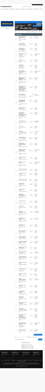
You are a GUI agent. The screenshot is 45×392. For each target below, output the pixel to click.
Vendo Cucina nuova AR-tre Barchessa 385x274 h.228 (23, 242)
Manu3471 (21, 175)
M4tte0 (21, 91)
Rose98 (36, 100)
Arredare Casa (25, 360)
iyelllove (21, 238)
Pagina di (29, 31)
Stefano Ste (21, 73)
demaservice (22, 304)
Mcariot (36, 137)
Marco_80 (21, 165)
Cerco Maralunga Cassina (22, 190)
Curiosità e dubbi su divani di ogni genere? (22, 137)
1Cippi (21, 51)
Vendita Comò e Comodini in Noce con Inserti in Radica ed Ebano (22, 144)
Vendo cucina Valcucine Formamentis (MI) (23, 231)
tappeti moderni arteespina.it (21, 297)
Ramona (21, 318)
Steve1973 (21, 27)
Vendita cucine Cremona (23, 169)
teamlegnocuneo (22, 325)
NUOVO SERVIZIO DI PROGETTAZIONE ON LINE (22, 37)
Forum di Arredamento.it (11, 6)
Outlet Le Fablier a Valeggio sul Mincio (22, 44)
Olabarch (21, 39)
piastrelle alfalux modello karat (21, 184)
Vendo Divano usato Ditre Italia (22, 285)
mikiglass (21, 82)
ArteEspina (21, 298)
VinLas (21, 109)
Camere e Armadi (19, 360)
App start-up (21, 59)
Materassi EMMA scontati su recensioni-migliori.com (22, 71)
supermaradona (37, 162)
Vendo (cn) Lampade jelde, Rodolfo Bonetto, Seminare (22, 323)
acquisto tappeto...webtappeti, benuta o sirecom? (22, 279)
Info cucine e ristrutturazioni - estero (23, 132)
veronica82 (21, 185)
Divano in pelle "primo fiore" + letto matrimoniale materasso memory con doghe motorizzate (23, 316)
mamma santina (22, 269)
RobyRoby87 (22, 122)
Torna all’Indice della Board (20, 339)
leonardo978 (22, 103)
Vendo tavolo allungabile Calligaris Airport (22, 219)
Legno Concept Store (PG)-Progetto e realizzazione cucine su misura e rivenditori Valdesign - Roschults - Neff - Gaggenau (22, 88)
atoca (20, 275)
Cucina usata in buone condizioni (22, 173)
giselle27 (21, 61)
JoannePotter (22, 281)
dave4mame (36, 241)
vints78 (36, 278)
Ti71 (20, 244)
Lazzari (36, 194)
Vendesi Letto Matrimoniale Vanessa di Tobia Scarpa (22, 195)
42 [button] (23, 31)
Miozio (21, 45)
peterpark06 (22, 220)
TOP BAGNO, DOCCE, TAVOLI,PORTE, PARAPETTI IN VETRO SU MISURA (23, 78)
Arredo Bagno (13, 360)
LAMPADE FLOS (21, 206)
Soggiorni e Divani (7, 360)
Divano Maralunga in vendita (22, 157)
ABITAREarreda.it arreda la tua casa (23, 54)
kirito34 (21, 180)
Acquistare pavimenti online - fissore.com (22, 237)
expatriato (21, 133)
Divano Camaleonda (22, 200)
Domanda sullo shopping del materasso (23, 309)
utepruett (36, 218)
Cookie (19, 365)
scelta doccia (21, 126)
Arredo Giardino (35, 360)
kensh (21, 203)
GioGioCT (21, 287)
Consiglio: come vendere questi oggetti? (23, 247)
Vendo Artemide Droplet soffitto (23, 263)
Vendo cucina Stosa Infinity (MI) (22, 225)
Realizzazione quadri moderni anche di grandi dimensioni (22, 150)
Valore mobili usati (22, 120)
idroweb (21, 127)
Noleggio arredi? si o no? (23, 268)
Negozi (41, 4)
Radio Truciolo (19, 26)
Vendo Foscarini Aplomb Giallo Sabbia (23, 252)
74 (19, 96)
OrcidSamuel (22, 214)
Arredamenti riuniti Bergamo (22, 162)
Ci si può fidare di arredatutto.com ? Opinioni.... (22, 292)
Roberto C (21, 258)
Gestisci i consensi (24, 365)
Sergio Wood (37, 302)
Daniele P (36, 291)
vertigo (21, 140)
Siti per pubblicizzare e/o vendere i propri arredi (23, 257)
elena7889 (21, 330)
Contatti (40, 360)
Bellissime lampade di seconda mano (22, 108)
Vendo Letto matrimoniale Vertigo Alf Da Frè (22, 212)
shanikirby (36, 251)
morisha (21, 226)
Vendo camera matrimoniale (21, 65)
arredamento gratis (22, 329)
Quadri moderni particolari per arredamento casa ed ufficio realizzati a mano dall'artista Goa (23, 114)
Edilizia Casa (30, 360)
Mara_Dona (36, 236)
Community (34, 4)
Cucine (2, 360)
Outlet (38, 4)
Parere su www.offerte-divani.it (22, 274)
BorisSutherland (37, 149)
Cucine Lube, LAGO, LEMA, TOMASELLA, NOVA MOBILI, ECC (22, 101)
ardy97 (21, 170)
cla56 (20, 97)
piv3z (20, 253)
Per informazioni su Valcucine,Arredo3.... (22, 94)
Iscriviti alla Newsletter (22, 361)
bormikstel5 (22, 310)
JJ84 (35, 247)
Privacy (17, 365)
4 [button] (19, 31)
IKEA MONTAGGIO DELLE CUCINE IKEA (23, 303)
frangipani (36, 262)
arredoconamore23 (38, 71)
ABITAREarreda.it (22, 55)
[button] (25, 32)
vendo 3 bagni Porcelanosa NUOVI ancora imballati (22, 49)
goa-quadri (21, 116)
